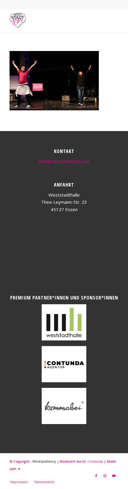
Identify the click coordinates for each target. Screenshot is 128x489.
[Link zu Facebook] (96, 475)
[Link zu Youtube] (114, 475)
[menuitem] (19, 481)
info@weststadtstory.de (64, 161)
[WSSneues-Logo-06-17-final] (53, 20)
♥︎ (19, 468)
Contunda (95, 461)
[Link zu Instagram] (105, 475)
